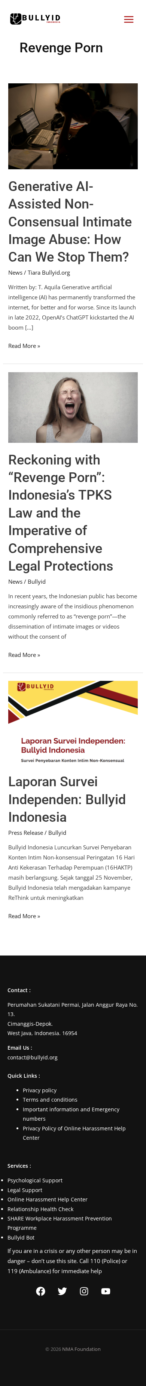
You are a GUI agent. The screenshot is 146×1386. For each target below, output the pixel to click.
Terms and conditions (50, 1099)
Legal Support (24, 1190)
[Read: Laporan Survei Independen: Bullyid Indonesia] (72, 722)
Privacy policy (40, 1090)
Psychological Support (35, 1180)
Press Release (25, 832)
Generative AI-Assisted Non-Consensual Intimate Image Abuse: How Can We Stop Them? (70, 221)
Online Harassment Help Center (47, 1199)
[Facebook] (40, 1291)
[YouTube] (105, 1291)
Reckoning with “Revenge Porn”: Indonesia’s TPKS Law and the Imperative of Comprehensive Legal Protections (60, 513)
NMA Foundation (81, 1349)
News (15, 272)
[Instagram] (84, 1291)
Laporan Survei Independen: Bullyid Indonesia (67, 799)
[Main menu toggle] (129, 19)
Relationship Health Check (40, 1209)
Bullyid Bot (20, 1237)
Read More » (24, 345)
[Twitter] (62, 1291)
